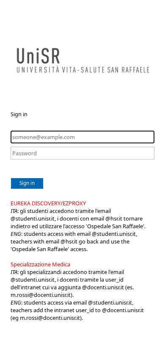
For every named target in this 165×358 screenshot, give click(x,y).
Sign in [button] (27, 183)
